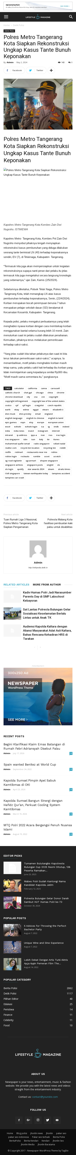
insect (31, 430)
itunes (56, 439)
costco (8, 405)
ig (49, 426)
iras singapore (12, 439)
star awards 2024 (36, 469)
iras (50, 435)
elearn (45, 409)
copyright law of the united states (48, 401)
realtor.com (11, 448)
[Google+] (28, 1120)
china (50, 392)
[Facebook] (18, 1120)
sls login (9, 469)
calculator (19, 388)
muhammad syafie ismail (17, 443)
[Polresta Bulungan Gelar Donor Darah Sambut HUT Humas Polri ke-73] (12, 903)
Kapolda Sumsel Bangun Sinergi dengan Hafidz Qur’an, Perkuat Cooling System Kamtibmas (33, 805)
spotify (20, 469)
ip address (22, 435)
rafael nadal (59, 443)
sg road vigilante (13, 460)
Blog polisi (21, 1133)
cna (35, 396)
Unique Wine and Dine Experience (44, 942)
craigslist (39, 405)
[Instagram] (38, 1120)
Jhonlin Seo (58, 1140)
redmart (19, 452)
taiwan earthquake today (36, 473)
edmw (26, 409)
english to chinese (35, 418)
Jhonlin (49, 1133)
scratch (57, 456)
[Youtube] (57, 1120)
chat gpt (28, 392)
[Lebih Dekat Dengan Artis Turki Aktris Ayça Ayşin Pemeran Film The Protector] (12, 964)
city (28, 396)
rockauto (25, 456)
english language (13, 418)
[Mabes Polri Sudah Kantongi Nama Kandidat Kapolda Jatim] (12, 886)
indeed (66, 426)
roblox (54, 452)
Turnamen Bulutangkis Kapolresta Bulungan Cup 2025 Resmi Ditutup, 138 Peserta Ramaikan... (47, 867)
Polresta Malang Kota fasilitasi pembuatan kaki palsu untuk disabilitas (58, 523)
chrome (60, 392)
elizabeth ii (58, 409)
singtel (50, 465)
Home (7, 25)
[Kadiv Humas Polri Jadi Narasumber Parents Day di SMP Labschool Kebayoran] (12, 596)
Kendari (45, 1140)
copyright (53, 396)
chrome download (14, 396)
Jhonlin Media (27, 1144)
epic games (11, 422)
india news (19, 430)
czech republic (55, 405)
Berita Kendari (31, 1140)
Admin (10, 62)
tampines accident (61, 473)
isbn (25, 439)
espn (23, 422)
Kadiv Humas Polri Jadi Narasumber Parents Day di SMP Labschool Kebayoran (47, 596)
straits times (64, 469)
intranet (9, 435)
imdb (56, 426)
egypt (36, 409)
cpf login (26, 405)
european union (56, 422)
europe (40, 422)
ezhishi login (31, 426)
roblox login (11, 456)
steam (51, 469)
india (7, 430)
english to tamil (55, 418)
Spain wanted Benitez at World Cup (30, 764)
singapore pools (35, 465)
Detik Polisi (18, 25)
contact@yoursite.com (45, 1096)
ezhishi (17, 426)
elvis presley (25, 413)
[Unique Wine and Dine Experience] (12, 947)
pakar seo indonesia (18, 1137)
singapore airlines (14, 465)
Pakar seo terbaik (41, 1137)
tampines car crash (14, 477)
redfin (8, 452)
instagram (43, 430)
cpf (16, 405)
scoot (46, 456)
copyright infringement (16, 401)
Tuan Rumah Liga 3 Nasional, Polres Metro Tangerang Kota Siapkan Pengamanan (21, 523)
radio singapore (41, 443)
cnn (43, 396)
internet (56, 430)
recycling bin (49, 448)
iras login (60, 435)
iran (43, 435)
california (32, 388)
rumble (36, 456)
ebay (16, 409)
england (49, 413)
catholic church (12, 392)
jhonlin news (36, 1133)
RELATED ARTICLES (16, 584)
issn (33, 439)
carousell (55, 388)
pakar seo (61, 1133)
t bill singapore (12, 473)
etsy (31, 422)
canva (44, 388)
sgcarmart (31, 460)
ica (42, 426)
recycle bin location (30, 448)
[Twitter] (47, 1120)
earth (7, 409)
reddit (63, 448)
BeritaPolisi (15, 1140)
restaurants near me (37, 452)
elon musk (10, 413)
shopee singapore (49, 460)
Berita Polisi (59, 1137)
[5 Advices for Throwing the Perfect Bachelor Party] (12, 930)
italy (41, 439)
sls (58, 465)
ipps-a (34, 435)
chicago (40, 392)
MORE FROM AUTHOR (47, 584)
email (38, 413)
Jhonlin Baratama (46, 1144)
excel (7, 426)
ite (48, 439)
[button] (71, 17)
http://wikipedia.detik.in (38, 568)
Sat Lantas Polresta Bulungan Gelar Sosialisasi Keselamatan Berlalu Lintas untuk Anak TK (47, 613)
